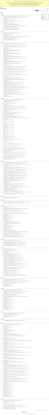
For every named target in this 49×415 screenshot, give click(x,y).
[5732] (6, 18)
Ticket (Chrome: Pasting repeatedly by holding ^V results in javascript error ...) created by (14, 175)
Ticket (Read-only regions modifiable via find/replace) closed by (12, 324)
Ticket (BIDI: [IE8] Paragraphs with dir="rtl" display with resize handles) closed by (16, 201)
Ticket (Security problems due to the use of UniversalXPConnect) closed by (15, 355)
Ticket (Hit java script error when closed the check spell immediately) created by (13, 193)
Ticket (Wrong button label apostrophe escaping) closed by (12, 223)
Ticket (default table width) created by (9, 39)
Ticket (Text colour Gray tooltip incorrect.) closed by (11, 109)
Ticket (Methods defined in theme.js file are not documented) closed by (14, 74)
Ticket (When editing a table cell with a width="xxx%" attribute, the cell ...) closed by (14, 58)
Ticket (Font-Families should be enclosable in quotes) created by (11, 255)
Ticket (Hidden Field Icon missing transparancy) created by (11, 27)
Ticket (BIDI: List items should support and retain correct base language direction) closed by (15, 368)
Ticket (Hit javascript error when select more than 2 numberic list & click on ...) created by (14, 282)
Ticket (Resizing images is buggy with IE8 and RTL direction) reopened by (12, 260)
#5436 (4, 385)
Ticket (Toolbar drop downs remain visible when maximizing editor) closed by (13, 43)
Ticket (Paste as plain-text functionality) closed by (12, 147)
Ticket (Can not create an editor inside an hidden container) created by (12, 289)
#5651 (3, 225)
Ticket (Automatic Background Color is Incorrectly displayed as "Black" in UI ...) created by (15, 36)
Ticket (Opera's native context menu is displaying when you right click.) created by (14, 155)
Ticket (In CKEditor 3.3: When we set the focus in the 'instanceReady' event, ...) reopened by (15, 296)
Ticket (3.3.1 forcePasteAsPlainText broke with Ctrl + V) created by (11, 240)
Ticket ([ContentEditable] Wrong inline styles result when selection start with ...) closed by (16, 69)
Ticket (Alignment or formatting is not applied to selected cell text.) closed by (14, 185)
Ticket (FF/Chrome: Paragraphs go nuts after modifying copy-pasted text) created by (14, 162)
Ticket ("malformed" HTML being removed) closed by (12, 190)
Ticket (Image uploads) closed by (9, 226)
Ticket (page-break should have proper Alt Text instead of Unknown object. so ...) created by (15, 208)
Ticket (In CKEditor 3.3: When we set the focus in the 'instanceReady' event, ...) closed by (15, 213)
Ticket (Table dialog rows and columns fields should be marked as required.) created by (15, 87)
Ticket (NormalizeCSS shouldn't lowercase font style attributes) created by (12, 257)
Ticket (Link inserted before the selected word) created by (11, 24)
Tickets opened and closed (45, 17)
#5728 (4, 303)
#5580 (4, 298)
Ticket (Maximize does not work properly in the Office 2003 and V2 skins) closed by (14, 371)
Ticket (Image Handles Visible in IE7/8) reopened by (10, 262)
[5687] (6, 331)
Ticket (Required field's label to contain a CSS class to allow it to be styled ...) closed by (15, 94)
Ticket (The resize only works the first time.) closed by (11, 84)
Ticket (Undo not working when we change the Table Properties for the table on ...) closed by (15, 381)
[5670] (6, 380)
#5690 (3, 60)
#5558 (3, 52)
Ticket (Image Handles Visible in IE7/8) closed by (12, 265)
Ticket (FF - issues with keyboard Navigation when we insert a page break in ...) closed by (15, 231)
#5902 (4, 217)
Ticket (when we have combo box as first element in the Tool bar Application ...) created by (15, 291)
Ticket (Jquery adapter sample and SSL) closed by (11, 376)
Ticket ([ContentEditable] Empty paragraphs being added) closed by (14, 71)
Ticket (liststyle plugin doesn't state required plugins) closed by (14, 17)
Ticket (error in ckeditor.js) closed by (10, 145)
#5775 (4, 96)
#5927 (3, 339)
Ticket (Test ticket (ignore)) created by (8, 150)
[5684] (6, 341)
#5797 (15, 105)
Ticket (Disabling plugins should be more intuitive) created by (11, 29)
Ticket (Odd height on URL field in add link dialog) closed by (13, 153)
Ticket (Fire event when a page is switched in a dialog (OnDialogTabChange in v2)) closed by (17, 340)
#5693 (3, 65)
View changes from (43, 14)
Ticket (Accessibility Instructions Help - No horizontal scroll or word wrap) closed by (14, 106)
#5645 (3, 105)
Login (35, 9)
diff (3, 141)
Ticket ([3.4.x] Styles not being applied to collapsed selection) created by (14, 66)
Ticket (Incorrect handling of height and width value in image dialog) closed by (14, 358)
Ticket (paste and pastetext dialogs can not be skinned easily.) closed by (13, 210)
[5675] (6, 372)
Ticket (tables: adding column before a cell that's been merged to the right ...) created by (14, 172)
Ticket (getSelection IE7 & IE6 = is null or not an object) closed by (11, 350)
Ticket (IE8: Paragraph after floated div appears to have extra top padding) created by (14, 243)
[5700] (6, 251)
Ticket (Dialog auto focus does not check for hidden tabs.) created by (13, 279)
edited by (8, 119)
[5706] (6, 212)
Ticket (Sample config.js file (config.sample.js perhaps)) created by (13, 89)
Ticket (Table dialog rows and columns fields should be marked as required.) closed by (15, 79)
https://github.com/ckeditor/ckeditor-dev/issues (22, 5)
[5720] (6, 110)
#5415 (6, 293)
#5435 (4, 395)
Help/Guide (37, 9)
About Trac (40, 9)
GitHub (24, 1)
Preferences (43, 9)
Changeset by (8, 19)
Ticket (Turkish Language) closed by (9, 101)
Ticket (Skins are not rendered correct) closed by (9, 294)
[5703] (7, 207)
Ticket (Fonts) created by (7, 285)
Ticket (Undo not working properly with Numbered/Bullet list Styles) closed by (13, 245)
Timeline (37, 10)
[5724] (6, 75)
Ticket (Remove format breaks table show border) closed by (12, 53)
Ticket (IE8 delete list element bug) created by (9, 408)
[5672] (6, 377)
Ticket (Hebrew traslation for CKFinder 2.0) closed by (11, 221)
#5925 (3, 326)
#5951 (3, 357)
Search (47, 10)
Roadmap (40, 10)
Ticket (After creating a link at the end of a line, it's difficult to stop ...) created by (14, 167)
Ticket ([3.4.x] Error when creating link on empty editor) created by (14, 56)
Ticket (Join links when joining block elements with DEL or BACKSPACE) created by (14, 170)
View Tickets (44, 10)
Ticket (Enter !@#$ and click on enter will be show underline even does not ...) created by (14, 236)
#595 (6, 166)
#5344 (3, 23)
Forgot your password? (46, 9)
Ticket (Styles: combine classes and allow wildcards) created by (11, 180)
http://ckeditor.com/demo (7, 174)
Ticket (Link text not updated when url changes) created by (12, 273)
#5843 (4, 393)
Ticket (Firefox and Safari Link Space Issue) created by (10, 188)
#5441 (3, 354)
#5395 (7, 118)
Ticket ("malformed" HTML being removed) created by (10, 197)
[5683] (6, 344)
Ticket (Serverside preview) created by (9, 158)
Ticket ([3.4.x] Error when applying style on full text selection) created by (14, 45)
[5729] (6, 47)
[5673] (6, 375)
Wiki (34, 10)
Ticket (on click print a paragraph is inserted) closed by (13, 313)
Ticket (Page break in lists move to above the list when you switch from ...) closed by (14, 373)
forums (8, 227)
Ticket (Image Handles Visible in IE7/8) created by (10, 270)
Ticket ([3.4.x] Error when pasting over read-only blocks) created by (14, 61)
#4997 (3, 349)
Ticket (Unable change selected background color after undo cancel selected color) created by (14, 275)
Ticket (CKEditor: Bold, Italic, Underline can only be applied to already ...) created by (14, 177)
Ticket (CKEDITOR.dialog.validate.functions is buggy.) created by (11, 92)
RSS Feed (25, 412)
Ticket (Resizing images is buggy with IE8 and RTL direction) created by (12, 268)
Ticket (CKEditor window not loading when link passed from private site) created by (14, 320)
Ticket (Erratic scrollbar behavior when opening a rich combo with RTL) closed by (14, 335)
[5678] (6, 362)
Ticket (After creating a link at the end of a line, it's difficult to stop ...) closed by (16, 164)
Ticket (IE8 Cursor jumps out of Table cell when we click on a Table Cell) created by (14, 406)
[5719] (16, 113)
